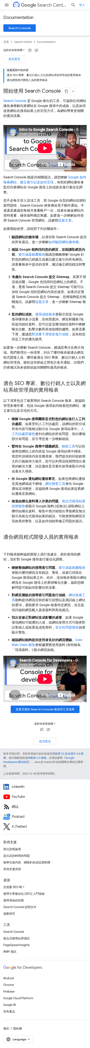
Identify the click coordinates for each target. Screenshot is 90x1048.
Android (8, 978)
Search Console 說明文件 (19, 907)
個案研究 (9, 913)
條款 (6, 1028)
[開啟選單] (7, 5)
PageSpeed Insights (16, 945)
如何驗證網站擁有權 (64, 242)
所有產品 (9, 1011)
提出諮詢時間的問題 (16, 855)
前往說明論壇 (12, 849)
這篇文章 (65, 220)
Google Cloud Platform (18, 998)
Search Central (52, 5)
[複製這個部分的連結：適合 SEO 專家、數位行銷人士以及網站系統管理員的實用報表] (63, 390)
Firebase (9, 991)
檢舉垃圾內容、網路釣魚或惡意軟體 (26, 862)
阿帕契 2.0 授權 (37, 757)
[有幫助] (30, 50)
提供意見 (14, 59)
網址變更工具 (55, 484)
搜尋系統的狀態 (13, 900)
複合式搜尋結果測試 (16, 938)
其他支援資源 (12, 869)
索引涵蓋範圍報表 (31, 254)
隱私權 (17, 1028)
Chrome (8, 985)
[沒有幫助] (36, 50)
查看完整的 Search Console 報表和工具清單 (45, 709)
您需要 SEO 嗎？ (14, 887)
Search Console (19, 28)
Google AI (9, 1004)
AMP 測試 (9, 951)
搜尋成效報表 (45, 314)
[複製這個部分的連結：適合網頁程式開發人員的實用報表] (7, 544)
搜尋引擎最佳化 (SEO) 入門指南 (24, 893)
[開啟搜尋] (73, 4)
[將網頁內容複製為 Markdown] (66, 91)
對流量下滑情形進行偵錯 (50, 334)
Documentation (18, 17)
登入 (82, 5)
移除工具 (68, 446)
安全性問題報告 (67, 627)
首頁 (6, 41)
